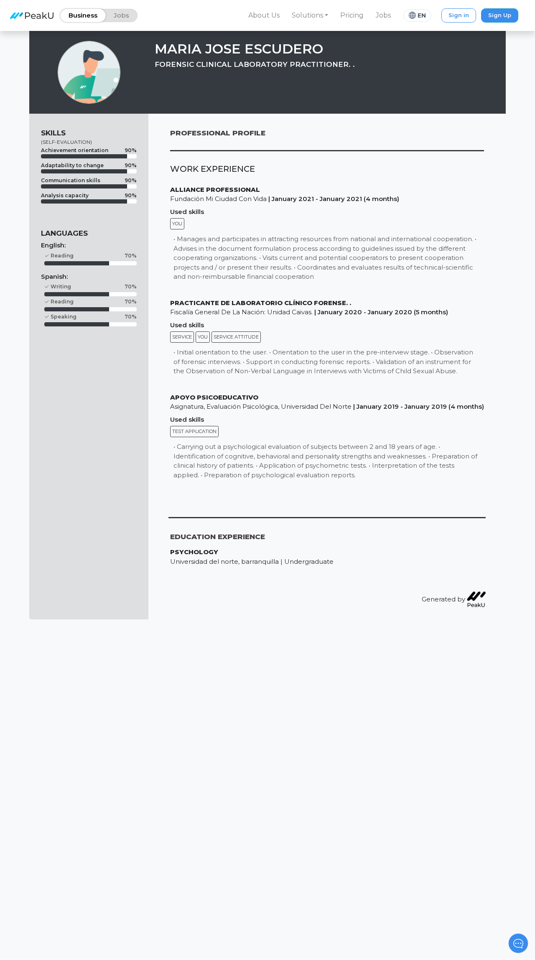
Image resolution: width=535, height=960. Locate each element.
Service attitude (236, 337)
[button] (310, 15)
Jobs (383, 15)
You (177, 224)
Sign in (458, 15)
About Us (264, 15)
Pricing (352, 15)
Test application (194, 431)
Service (182, 337)
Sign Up (499, 15)
